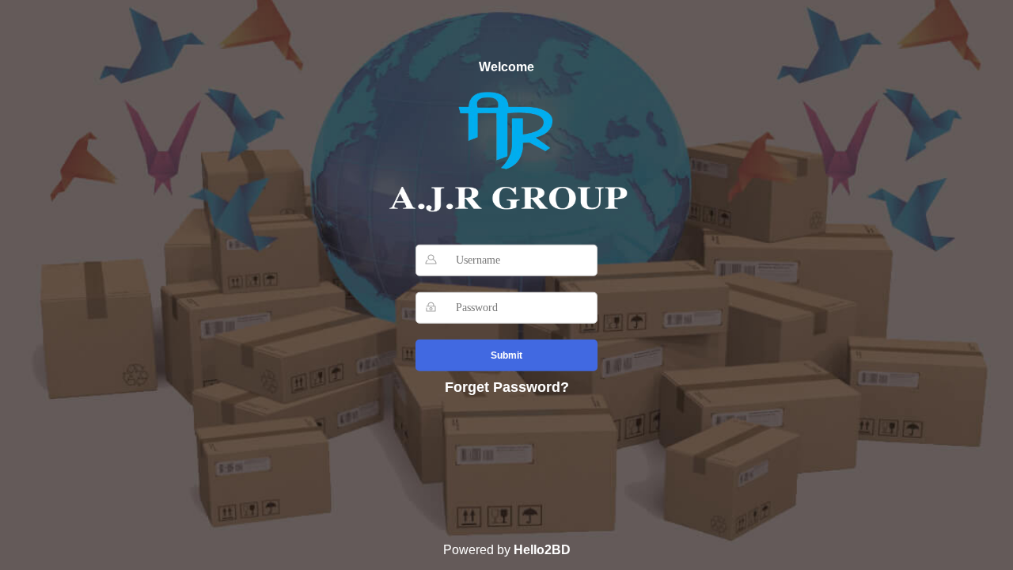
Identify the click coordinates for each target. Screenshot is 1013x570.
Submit (506, 355)
